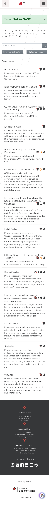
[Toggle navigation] (43, 3)
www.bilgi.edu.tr (24, 482)
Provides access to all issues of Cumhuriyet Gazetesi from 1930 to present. (24, 112)
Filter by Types (36, 52)
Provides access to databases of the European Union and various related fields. (23, 155)
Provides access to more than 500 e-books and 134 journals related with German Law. (21, 74)
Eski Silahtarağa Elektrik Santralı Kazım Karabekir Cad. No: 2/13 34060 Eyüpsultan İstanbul (25, 449)
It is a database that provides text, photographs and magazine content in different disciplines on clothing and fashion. (22, 92)
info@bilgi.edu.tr (24, 497)
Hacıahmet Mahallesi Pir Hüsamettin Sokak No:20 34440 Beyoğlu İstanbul (24, 433)
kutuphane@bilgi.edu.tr (24, 459)
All (20, 36)
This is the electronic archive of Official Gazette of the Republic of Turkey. (24, 260)
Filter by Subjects (11, 52)
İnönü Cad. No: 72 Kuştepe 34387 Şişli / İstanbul (24, 417)
